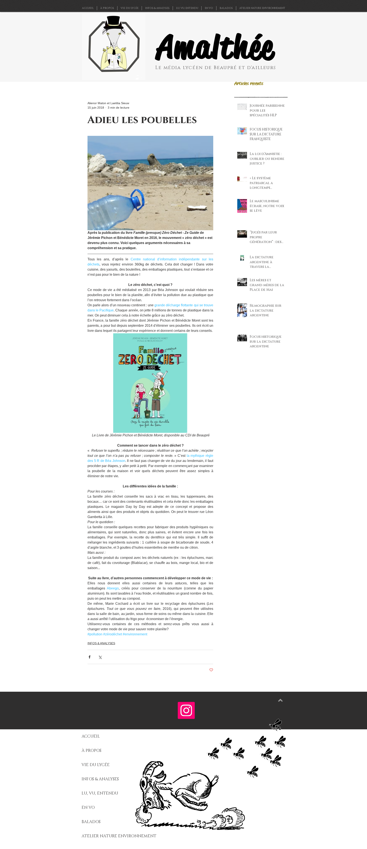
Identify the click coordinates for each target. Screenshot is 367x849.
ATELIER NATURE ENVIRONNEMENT (119, 836)
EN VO (88, 807)
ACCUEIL (91, 736)
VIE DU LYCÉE (96, 765)
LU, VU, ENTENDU (100, 793)
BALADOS (91, 822)
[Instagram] (186, 710)
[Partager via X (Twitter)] (100, 657)
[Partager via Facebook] (90, 657)
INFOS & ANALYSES (101, 643)
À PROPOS (91, 750)
